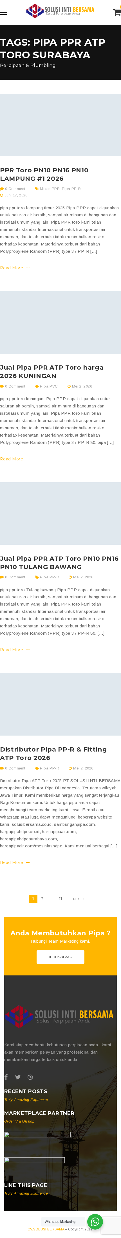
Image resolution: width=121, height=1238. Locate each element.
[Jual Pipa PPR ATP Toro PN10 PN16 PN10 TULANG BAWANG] (60, 513)
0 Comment (14, 189)
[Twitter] (18, 1077)
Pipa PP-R (71, 189)
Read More (12, 267)
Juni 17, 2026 (16, 195)
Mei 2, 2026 (82, 386)
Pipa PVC (49, 386)
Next (78, 899)
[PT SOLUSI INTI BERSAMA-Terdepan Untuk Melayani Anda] (60, 20)
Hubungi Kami (60, 957)
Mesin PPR (50, 189)
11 (60, 898)
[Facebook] (6, 1077)
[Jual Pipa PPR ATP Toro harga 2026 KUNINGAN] (60, 322)
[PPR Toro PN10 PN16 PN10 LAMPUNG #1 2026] (60, 125)
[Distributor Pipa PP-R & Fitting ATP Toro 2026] (60, 704)
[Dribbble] (30, 1077)
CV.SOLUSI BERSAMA (46, 1229)
